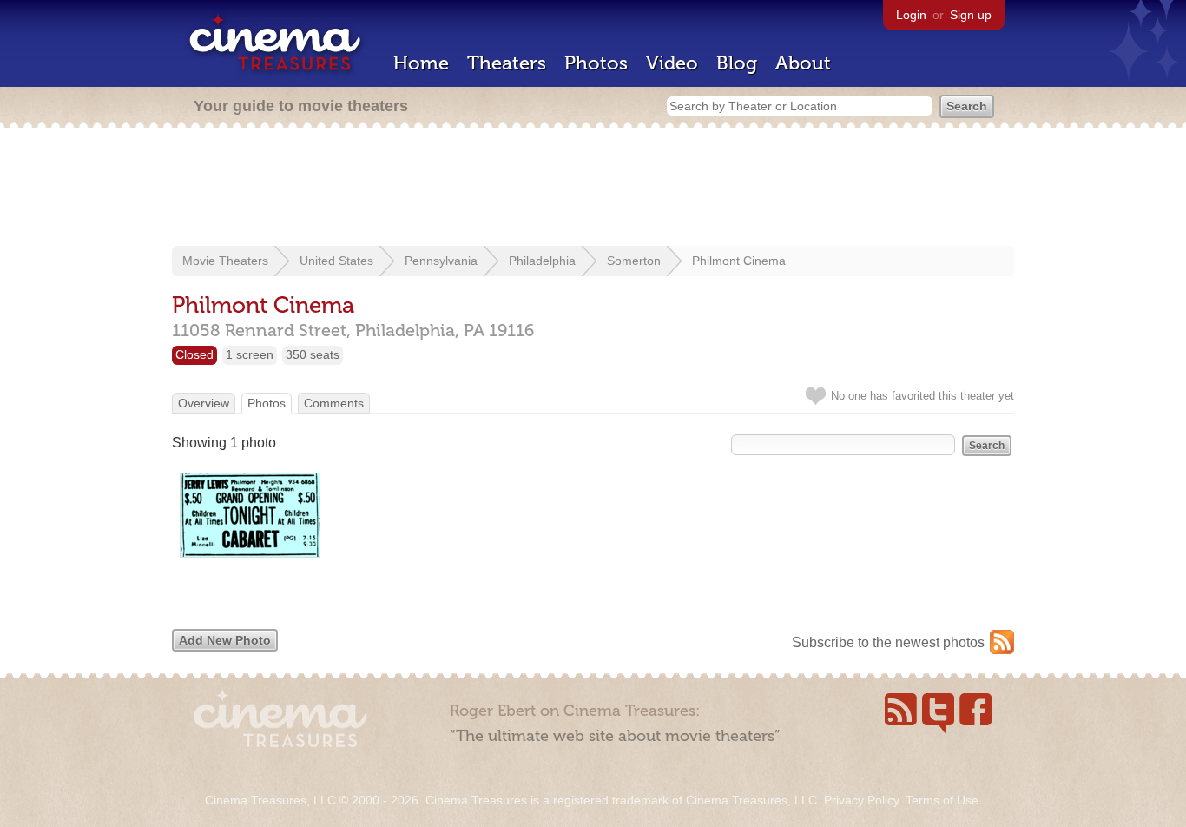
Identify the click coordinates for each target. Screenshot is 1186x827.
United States (336, 261)
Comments (334, 403)
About (803, 63)
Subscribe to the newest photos (888, 642)
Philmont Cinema (739, 261)
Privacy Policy (861, 800)
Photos (596, 63)
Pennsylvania (441, 261)
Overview (203, 403)
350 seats (312, 354)
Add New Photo (225, 640)
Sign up (971, 15)
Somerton (634, 261)
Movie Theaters (225, 261)
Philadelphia (542, 261)
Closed (194, 354)
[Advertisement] (593, 188)
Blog (736, 63)
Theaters (506, 63)
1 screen (249, 354)
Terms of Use (942, 800)
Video (672, 63)
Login (911, 15)
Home (421, 63)
